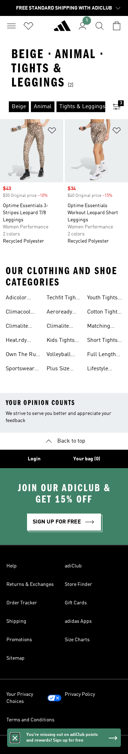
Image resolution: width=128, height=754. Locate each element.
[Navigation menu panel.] (11, 25)
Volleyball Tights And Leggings (60, 355)
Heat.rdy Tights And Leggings (19, 341)
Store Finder (78, 584)
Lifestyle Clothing (97, 369)
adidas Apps (78, 621)
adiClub (73, 566)
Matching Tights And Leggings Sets (100, 327)
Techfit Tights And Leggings (64, 298)
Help (11, 566)
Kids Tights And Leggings (64, 341)
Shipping (16, 621)
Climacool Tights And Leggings (19, 312)
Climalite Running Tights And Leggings (60, 327)
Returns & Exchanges (30, 584)
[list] (52, 106)
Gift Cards (76, 602)
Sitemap (15, 658)
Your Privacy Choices (19, 698)
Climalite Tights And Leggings (19, 327)
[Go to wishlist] (28, 25)
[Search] (99, 25)
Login (34, 458)
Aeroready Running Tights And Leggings (60, 312)
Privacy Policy (80, 694)
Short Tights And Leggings (104, 341)
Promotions (19, 639)
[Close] (15, 737)
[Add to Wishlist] (52, 132)
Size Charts (77, 639)
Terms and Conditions (30, 719)
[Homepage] (62, 28)
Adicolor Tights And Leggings (19, 298)
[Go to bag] (116, 25)
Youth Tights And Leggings (104, 298)
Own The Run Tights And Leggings (22, 355)
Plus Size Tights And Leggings (60, 369)
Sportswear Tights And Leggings (20, 369)
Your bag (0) (86, 458)
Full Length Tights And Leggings (101, 355)
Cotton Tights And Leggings (104, 312)
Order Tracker (21, 602)
